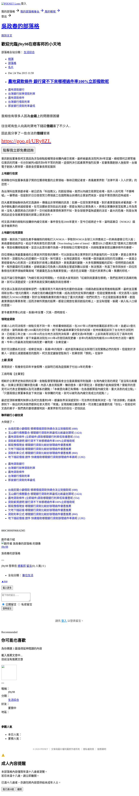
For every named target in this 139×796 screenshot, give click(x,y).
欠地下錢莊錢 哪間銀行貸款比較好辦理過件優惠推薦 (39, 449)
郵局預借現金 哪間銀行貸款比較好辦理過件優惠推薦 (39, 444)
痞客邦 (22, 565)
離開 (19, 789)
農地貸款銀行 (16, 89)
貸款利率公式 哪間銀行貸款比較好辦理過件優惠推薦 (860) (43, 453)
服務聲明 (101, 749)
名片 (11, 67)
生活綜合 (29, 52)
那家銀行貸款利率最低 (21, 105)
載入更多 (7, 588)
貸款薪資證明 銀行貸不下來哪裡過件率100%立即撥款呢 (41, 440)
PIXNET (44, 749)
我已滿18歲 (8, 789)
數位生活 (27, 575)
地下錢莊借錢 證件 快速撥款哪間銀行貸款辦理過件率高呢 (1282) (46, 457)
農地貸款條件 (16, 97)
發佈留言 (7, 608)
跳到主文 (6, 35)
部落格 (12, 63)
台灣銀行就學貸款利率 (21, 93)
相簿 (11, 59)
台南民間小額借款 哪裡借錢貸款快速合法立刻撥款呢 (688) (43, 428)
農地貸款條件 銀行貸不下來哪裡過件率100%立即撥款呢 (58, 81)
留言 (29, 565)
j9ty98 (4, 546)
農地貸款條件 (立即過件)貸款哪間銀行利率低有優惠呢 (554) (43, 436)
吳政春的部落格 (20, 26)
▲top (4, 581)
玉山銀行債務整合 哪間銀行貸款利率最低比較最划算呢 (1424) (45, 432)
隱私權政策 (88, 749)
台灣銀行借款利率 (19, 101)
